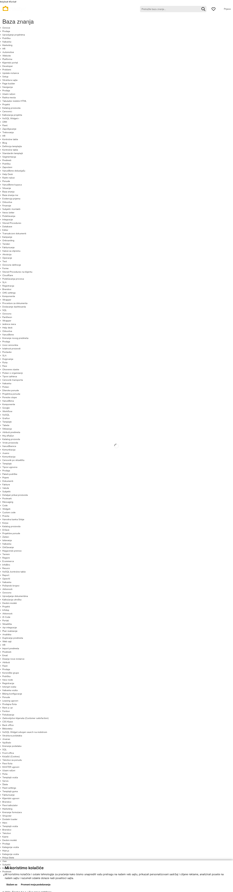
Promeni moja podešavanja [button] (35, 884)
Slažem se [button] (11, 884)
